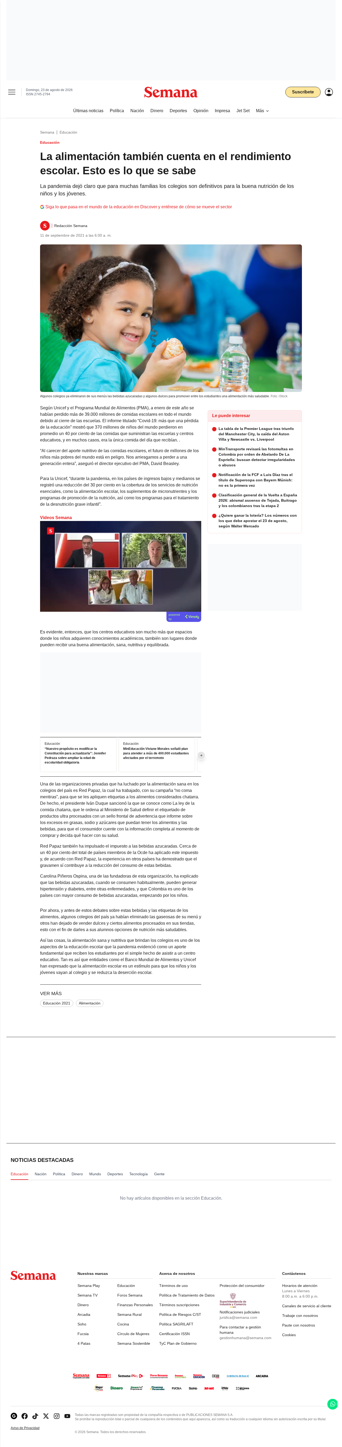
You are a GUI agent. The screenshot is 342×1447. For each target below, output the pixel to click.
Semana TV (87, 1295)
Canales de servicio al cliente (306, 1306)
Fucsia (83, 1334)
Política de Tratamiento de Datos (187, 1295)
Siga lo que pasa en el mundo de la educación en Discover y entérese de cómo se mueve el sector (138, 207)
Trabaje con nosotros (300, 1315)
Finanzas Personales (135, 1305)
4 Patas (83, 1343)
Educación (68, 132)
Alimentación (89, 1003)
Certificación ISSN (174, 1334)
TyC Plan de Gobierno (178, 1343)
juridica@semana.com (238, 1317)
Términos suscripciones (179, 1305)
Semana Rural (129, 1314)
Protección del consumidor (242, 1285)
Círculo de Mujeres (133, 1334)
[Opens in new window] (24, 1416)
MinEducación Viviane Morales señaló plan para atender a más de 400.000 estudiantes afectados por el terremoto (156, 753)
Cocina (123, 1324)
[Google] (14, 1416)
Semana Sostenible (133, 1343)
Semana (47, 132)
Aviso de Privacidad (31, 1428)
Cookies (289, 1335)
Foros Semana (129, 1295)
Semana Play (88, 1285)
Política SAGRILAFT (176, 1324)
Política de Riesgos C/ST (180, 1314)
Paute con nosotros (298, 1325)
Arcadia (83, 1314)
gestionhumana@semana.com (245, 1338)
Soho (81, 1324)
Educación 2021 (56, 1003)
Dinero (83, 1305)
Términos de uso (173, 1285)
